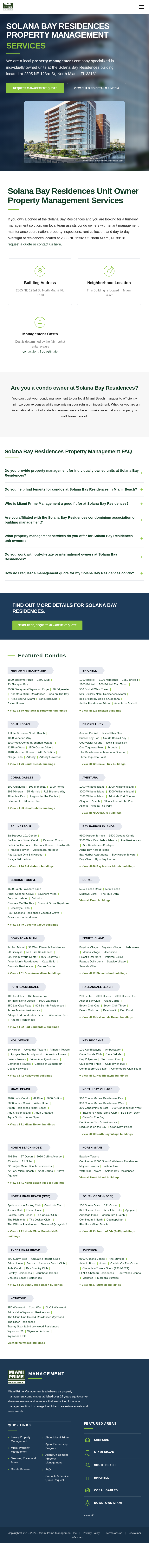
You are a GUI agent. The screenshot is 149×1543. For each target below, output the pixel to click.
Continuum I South (113, 1214)
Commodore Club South (126, 1068)
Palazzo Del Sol (114, 956)
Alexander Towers (35, 1049)
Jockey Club (15, 1210)
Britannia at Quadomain (44, 1059)
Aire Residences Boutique (98, 845)
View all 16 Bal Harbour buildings (32, 866)
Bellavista (37, 898)
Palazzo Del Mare (90, 956)
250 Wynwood (16, 1307)
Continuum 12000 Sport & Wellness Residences (108, 1161)
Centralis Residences (21, 966)
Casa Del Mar (114, 1054)
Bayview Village (111, 947)
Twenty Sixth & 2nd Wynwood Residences (33, 1326)
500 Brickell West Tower (94, 689)
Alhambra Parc (17, 796)
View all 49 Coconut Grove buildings (34, 924)
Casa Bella (48, 961)
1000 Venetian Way (19, 737)
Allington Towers (60, 1049)
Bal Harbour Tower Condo (23, 840)
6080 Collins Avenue (49, 1156)
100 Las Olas (16, 996)
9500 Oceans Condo (121, 835)
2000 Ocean (103, 996)
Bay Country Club (37, 1268)
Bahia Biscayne (48, 698)
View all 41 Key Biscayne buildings (105, 1075)
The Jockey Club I (40, 1219)
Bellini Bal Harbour (19, 845)
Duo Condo (127, 1010)
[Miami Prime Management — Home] (8, 7)
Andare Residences (23, 1019)
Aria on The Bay (59, 693)
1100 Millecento (108, 679)
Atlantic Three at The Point (95, 805)
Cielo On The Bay (93, 1117)
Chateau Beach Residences (25, 1277)
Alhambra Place (58, 1015)
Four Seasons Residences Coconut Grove (33, 912)
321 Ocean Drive (89, 1210)
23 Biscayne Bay (18, 684)
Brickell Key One (112, 733)
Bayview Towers (89, 1156)
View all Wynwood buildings (26, 1342)
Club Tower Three (90, 1063)
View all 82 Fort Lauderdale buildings (34, 1026)
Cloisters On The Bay (21, 903)
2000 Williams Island (121, 786)
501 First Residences (39, 952)
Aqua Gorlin (15, 1117)
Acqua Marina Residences (24, 1010)
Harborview (132, 947)
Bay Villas (85, 859)
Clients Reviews (20, 1469)
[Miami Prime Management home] (16, 1377)
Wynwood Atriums (38, 1331)
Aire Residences (131, 840)
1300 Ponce (56, 786)
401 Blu (12, 1156)
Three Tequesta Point (92, 756)
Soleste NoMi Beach (20, 1214)
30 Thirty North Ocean (21, 1000)
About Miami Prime (57, 1437)
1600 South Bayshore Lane (24, 888)
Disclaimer (134, 1532)
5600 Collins (54, 1098)
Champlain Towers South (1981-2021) (105, 1268)
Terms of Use (114, 1532)
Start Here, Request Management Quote (47, 625)
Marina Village (91, 952)
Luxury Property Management (20, 1439)
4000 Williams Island (121, 791)
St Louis (112, 747)
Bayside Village (88, 947)
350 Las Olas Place (19, 1005)
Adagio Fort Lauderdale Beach (26, 1015)
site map (77, 1537)
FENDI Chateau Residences (96, 1272)
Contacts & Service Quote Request (57, 1478)
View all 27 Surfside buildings (101, 1284)
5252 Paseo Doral (90, 888)
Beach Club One (89, 1005)
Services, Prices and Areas (23, 1460)
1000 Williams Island (92, 786)
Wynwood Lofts (17, 1336)
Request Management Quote (35, 88)
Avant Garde (111, 1000)
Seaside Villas (87, 966)
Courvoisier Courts (90, 742)
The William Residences (22, 1224)
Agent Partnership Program (56, 1445)
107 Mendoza (37, 786)
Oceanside (110, 952)
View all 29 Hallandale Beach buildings (107, 1017)
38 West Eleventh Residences (46, 947)
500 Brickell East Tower (113, 684)
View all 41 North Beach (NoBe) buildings (37, 1182)
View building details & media (96, 88)
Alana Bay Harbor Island (94, 849)
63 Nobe (13, 1161)
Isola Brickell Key (116, 742)
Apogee (130, 1210)
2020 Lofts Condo (18, 1098)
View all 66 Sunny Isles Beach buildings (36, 1284)
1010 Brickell (87, 679)
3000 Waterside (48, 1000)
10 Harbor (14, 1049)
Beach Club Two (89, 1010)
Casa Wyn (35, 1307)
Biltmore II (14, 801)
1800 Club (43, 679)
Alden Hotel (41, 1103)
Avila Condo (15, 1268)
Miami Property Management (20, 1449)
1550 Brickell (130, 679)
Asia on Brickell (88, 733)
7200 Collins (45, 1170)
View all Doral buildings (95, 900)
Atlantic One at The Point (119, 801)
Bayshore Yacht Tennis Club (99, 1112)
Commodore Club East (93, 1068)
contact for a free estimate (40, 351)
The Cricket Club (46, 1214)
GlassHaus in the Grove (22, 917)
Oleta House (34, 1210)
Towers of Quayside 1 (54, 1224)
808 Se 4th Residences (49, 1005)
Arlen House (15, 1263)
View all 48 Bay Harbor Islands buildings (108, 866)
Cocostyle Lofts (20, 907)
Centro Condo (46, 966)
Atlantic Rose (87, 1263)
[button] (74, 132)
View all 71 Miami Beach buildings (32, 1124)
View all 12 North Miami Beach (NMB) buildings (33, 1234)
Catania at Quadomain (48, 1063)
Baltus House (16, 703)
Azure (103, 1263)
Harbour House (43, 845)
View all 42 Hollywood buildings (31, 1075)
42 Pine (38, 1098)
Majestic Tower (20, 849)
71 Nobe (27, 1161)
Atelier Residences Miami (94, 703)
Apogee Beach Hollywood (26, 1054)
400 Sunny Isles (17, 1258)
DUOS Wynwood (55, 1307)
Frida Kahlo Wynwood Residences (29, 1312)
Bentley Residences (20, 1272)
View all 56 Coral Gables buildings (32, 808)
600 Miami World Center (22, 956)
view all (88, 1515)
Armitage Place (88, 1214)
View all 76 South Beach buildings (32, 763)
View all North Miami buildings (99, 1177)
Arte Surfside (117, 1258)
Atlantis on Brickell (125, 703)
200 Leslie (85, 996)
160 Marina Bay (37, 996)
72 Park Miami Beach (21, 1170)
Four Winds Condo (129, 1272)
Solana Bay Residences (119, 1170)
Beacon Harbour (18, 898)
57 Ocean (27, 1156)
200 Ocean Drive (89, 1205)
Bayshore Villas (47, 893)
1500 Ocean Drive (40, 747)
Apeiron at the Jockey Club (24, 1205)
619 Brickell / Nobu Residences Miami (102, 693)
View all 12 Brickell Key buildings (104, 763)
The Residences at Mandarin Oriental (102, 752)
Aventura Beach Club (52, 1263)
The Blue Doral (110, 893)
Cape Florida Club (90, 1054)
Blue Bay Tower (130, 1112)
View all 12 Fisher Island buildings (104, 973)
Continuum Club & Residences (98, 1122)
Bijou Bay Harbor (105, 859)
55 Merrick (33, 791)
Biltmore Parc (32, 801)
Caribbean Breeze (47, 1272)
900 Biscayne (49, 956)
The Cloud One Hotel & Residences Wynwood (36, 1316)
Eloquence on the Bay (92, 1126)
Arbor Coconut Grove (21, 893)
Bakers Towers (17, 1059)
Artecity (31, 756)
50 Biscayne (15, 952)
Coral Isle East (53, 1205)
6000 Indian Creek (19, 1103)
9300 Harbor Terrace (92, 835)
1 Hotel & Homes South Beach (26, 733)
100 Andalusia (16, 786)
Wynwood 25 (15, 1331)
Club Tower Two (115, 1063)
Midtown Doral (88, 893)
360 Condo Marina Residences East (101, 1098)
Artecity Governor (50, 756)
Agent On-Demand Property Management (56, 1458)
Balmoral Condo (53, 840)
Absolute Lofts (112, 1210)
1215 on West (16, 747)
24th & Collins (46, 752)
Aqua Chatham (44, 1112)
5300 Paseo (112, 888)
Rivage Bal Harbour (20, 859)
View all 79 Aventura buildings (101, 812)
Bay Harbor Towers (123, 854)
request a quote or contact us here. (35, 244)
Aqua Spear (33, 1117)
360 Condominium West (126, 1107)
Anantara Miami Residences (28, 693)
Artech (96, 801)
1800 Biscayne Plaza (20, 679)
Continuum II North (91, 1219)
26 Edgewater (61, 689)
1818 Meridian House (21, 752)
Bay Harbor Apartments (93, 854)
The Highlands (16, 1219)
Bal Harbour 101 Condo (22, 835)
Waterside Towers (90, 1170)
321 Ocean (111, 1205)
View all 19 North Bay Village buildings (107, 1134)
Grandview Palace (121, 1126)
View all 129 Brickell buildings (101, 710)
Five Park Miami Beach (93, 1224)
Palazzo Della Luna (91, 961)
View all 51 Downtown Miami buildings (35, 973)
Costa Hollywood (18, 1068)
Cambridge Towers (19, 1063)
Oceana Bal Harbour (45, 849)
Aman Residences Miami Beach (27, 1107)
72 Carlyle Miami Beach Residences (30, 1166)
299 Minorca (15, 791)
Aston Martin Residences (23, 961)
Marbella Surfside (108, 1277)
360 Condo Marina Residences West (101, 1103)
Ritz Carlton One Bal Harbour (25, 854)
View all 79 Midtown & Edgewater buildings (38, 710)
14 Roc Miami (16, 947)
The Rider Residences (21, 1321)
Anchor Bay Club (89, 1000)
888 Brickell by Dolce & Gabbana (99, 698)
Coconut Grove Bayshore (53, 903)
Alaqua (83, 801)
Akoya (60, 1170)
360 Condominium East (93, 1107)
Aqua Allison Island (19, 1112)
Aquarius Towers (56, 1054)
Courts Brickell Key (114, 737)
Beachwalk (109, 1010)
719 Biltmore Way (54, 791)
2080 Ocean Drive (126, 996)
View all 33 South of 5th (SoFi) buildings (108, 1231)
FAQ (48, 1469)
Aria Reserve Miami (23, 698)
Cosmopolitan (115, 1219)
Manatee (87, 1277)
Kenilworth (63, 845)
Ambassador (113, 1049)
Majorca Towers (89, 1166)
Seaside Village (116, 961)
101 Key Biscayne (90, 1049)
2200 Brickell (87, 684)
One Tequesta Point (91, 747)
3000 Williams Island (92, 791)
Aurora (31, 1263)
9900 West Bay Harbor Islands (98, 840)
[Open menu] (141, 7)
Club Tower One (110, 1059)
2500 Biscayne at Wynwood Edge (28, 689)
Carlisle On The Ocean (124, 1263)
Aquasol (12, 1175)
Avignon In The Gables (44, 796)
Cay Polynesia (88, 1059)
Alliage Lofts (15, 756)
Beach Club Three (114, 1005)
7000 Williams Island (92, 796)
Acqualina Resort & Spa (45, 1258)
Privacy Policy (91, 1532)
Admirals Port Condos (121, 796)
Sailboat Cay (110, 1166)
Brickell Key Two (89, 737)
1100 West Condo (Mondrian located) (31, 742)
